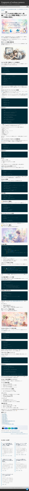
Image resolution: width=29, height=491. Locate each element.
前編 (2, 36)
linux (15, 430)
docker (19, 430)
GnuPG (2, 278)
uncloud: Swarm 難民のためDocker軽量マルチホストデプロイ (21, 460)
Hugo (13, 487)
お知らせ (5, 6)
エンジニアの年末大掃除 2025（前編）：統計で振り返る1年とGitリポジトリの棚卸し (12, 432)
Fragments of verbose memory (13, 2)
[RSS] (27, 6)
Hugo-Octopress (17, 487)
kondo (2, 91)
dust (2, 63)
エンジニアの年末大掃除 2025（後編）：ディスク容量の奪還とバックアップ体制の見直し (14, 15)
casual (12, 430)
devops (17, 430)
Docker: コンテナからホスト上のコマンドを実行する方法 (7, 475)
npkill (2, 167)
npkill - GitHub (4, 416)
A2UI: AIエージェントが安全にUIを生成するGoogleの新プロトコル (19, 433)
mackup (2, 329)
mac (13, 430)
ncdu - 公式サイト (5, 415)
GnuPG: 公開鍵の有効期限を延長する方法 (16, 301)
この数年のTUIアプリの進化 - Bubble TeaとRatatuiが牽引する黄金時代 (7, 460)
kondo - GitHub (4, 414)
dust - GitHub (4, 413)
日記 (2, 6)
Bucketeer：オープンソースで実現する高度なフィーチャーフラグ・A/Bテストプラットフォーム (21, 444)
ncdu (2, 140)
